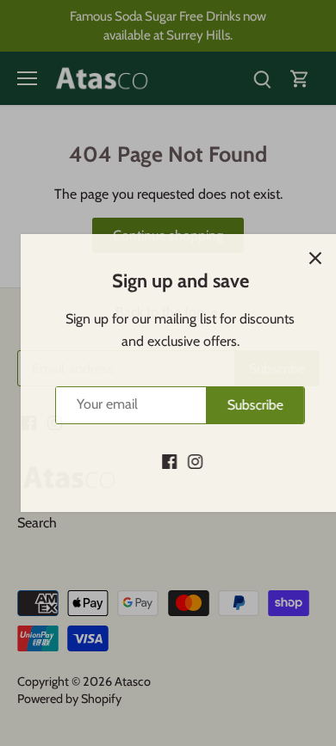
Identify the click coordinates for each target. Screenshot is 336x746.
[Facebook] (157, 461)
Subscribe (243, 405)
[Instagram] (183, 461)
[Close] (303, 258)
